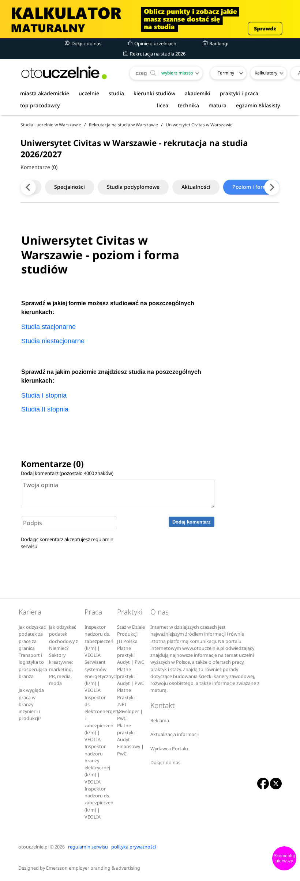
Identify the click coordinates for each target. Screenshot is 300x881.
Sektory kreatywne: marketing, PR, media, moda (61, 669)
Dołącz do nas (85, 43)
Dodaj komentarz (191, 522)
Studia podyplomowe (133, 186)
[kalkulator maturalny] (150, 19)
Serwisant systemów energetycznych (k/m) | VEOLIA (102, 676)
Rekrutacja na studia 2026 (157, 53)
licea (162, 105)
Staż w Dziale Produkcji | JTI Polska (131, 634)
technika (188, 105)
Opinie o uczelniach (154, 43)
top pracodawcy (40, 105)
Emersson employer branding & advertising (93, 868)
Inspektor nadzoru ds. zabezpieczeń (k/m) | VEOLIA (99, 641)
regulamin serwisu (88, 847)
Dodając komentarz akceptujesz (67, 542)
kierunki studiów (154, 93)
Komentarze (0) (38, 167)
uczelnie (89, 93)
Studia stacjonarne (48, 326)
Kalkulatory (266, 73)
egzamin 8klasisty (258, 105)
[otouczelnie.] (64, 73)
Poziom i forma (251, 186)
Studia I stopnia (44, 395)
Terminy (226, 73)
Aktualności (195, 186)
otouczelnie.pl (33, 847)
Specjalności (69, 186)
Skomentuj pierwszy (284, 858)
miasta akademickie (44, 93)
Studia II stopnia (44, 409)
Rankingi (218, 43)
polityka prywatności (133, 847)
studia (116, 93)
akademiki (197, 93)
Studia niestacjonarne (53, 341)
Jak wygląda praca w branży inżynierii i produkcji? (31, 704)
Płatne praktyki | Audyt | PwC (130, 655)
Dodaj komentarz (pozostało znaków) (67, 473)
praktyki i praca (239, 93)
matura (217, 105)
